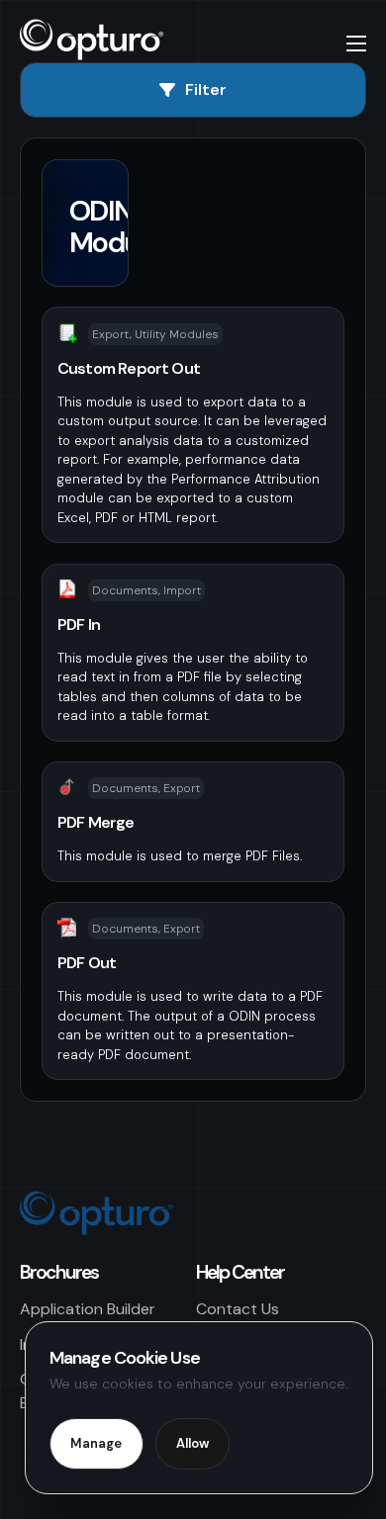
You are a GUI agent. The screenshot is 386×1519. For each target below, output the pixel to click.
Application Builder (87, 1308)
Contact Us (237, 1308)
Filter (206, 89)
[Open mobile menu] (356, 43)
